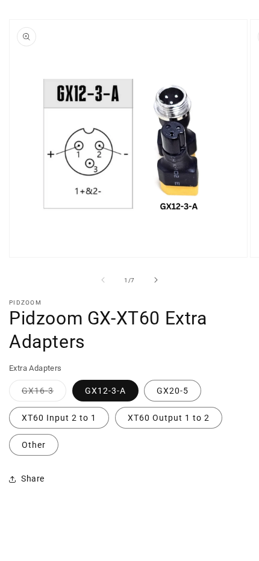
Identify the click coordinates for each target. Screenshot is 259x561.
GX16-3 (44, 393)
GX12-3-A (105, 390)
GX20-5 (173, 390)
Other (34, 445)
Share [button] (33, 478)
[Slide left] (103, 280)
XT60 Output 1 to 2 (169, 418)
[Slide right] (156, 280)
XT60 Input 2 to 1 (59, 418)
